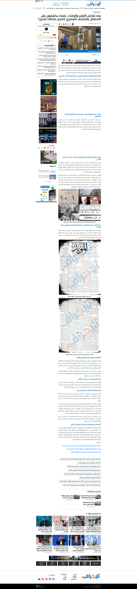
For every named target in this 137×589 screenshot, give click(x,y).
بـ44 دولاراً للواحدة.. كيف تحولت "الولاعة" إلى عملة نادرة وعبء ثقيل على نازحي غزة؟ (77, 530)
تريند (52, 166)
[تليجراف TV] (81, 8)
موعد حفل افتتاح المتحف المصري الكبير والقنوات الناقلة (87, 497)
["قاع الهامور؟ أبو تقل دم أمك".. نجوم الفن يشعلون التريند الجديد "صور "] (44, 521)
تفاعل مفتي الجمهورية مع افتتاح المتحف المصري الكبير (82, 474)
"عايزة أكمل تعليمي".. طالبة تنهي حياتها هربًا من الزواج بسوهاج (46, 70)
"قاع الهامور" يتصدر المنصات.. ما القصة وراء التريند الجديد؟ (46, 48)
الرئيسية (103, 8)
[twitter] (51, 147)
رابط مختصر (46, 24)
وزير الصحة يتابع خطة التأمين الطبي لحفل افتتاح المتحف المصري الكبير (88, 503)
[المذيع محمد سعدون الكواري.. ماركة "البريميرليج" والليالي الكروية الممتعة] (77, 540)
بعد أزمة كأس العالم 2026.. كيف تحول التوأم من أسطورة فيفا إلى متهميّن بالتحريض (44, 548)
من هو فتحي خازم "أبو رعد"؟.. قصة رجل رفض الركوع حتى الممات (93, 548)
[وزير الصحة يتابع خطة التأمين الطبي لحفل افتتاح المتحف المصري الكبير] (98, 503)
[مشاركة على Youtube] (46, 579)
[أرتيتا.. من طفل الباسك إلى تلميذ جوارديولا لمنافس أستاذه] (60, 521)
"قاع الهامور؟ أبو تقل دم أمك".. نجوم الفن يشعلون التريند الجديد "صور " (45, 530)
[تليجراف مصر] (94, 4)
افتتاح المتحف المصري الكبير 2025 (74, 485)
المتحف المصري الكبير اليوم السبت (89, 462)
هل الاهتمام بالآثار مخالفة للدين (70, 481)
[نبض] (38, 147)
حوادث (72, 8)
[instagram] (47, 147)
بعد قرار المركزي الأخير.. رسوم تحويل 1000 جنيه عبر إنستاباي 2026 (46, 52)
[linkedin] (54, 147)
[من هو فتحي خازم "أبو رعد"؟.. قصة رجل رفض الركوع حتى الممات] (93, 540)
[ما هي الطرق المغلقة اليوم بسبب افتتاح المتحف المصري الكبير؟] (77, 497)
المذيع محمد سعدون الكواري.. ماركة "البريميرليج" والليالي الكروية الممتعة (79, 548)
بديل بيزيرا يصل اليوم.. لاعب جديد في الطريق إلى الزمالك (46, 63)
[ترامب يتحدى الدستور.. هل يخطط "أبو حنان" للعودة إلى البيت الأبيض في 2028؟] (60, 540)
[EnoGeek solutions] (40, 585)
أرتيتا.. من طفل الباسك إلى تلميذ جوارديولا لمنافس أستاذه (61, 530)
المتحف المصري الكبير (93, 459)
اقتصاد (91, 8)
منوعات (95, 8)
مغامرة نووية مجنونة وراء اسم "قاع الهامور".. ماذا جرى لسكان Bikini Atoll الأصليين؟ (46, 59)
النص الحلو (52, 8)
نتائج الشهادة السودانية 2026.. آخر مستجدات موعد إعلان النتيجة (43, 171)
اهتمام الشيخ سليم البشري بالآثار (90, 477)
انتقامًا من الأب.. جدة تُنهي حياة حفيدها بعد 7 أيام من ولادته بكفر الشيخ (46, 74)
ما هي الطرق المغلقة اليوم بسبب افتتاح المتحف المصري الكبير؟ (66, 497)
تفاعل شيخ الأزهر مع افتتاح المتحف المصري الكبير (84, 470)
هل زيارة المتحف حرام (93, 485)
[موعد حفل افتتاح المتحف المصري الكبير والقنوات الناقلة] (98, 497)
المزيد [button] (48, 8)
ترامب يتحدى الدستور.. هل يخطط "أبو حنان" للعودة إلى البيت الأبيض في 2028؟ (60, 548)
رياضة (76, 8)
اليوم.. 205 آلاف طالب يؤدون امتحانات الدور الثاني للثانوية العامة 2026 (46, 67)
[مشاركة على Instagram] (50, 579)
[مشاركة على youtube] (36, 1)
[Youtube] (41, 147)
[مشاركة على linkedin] (39, 579)
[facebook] (44, 147)
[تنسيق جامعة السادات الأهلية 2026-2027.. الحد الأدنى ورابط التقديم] (52, 177)
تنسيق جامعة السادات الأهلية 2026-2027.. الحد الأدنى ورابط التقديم (44, 177)
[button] (50, 181)
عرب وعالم (86, 8)
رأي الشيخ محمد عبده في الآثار (90, 481)
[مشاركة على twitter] (43, 579)
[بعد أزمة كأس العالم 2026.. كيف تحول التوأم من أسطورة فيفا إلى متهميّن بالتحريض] (44, 540)
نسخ (46, 29)
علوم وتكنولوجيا (59, 8)
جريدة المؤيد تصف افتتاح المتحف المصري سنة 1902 (83, 466)
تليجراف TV (63, 574)
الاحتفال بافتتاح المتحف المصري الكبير (72, 459)
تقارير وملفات (67, 8)
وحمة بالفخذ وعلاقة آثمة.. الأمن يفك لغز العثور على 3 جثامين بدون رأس (47, 56)
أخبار (99, 8)
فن (78, 8)
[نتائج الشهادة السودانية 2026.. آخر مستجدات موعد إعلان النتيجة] (52, 171)
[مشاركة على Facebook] (53, 579)
